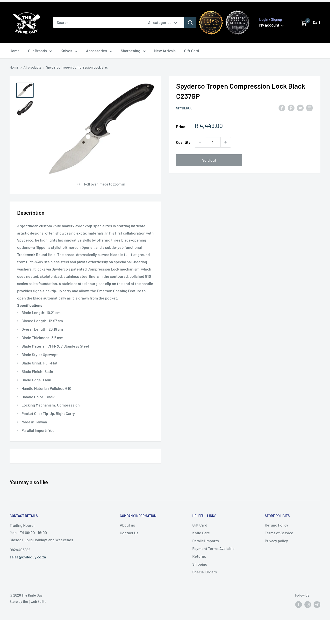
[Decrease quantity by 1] (200, 142)
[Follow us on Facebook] (298, 604)
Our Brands (37, 50)
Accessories (96, 50)
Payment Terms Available (213, 548)
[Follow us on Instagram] (307, 604)
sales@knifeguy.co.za (28, 557)
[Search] (190, 22)
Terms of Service (279, 532)
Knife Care (201, 532)
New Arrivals (165, 50)
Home (15, 50)
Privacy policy (276, 540)
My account (269, 24)
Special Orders (204, 572)
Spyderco (184, 108)
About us (127, 525)
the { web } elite (34, 601)
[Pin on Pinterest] (291, 107)
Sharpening (130, 50)
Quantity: (184, 142)
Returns (199, 556)
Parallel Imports (205, 540)
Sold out (209, 160)
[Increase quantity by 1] (226, 142)
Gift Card (191, 50)
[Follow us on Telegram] (317, 604)
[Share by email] (309, 107)
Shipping (199, 564)
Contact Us (129, 532)
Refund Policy (276, 525)
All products (32, 67)
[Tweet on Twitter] (300, 107)
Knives (66, 50)
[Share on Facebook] (282, 107)
